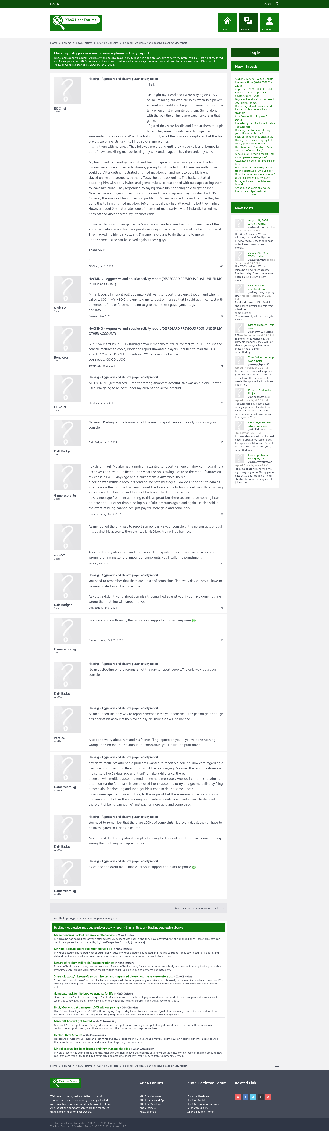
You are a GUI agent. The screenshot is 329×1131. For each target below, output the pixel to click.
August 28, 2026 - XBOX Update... (259, 222)
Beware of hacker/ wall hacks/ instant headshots (84, 962)
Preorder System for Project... (260, 391)
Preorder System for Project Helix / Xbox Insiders (255, 124)
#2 (222, 316)
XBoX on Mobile (196, 1100)
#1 (222, 266)
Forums (245, 29)
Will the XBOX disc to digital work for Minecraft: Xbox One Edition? (254, 169)
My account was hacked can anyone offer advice (84, 935)
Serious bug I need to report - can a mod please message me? (255, 155)
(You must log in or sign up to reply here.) (199, 908)
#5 (222, 442)
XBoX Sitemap (148, 1111)
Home (223, 29)
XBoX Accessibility (197, 1107)
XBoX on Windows (150, 1104)
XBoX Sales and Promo (200, 1111)
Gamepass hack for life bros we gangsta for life (83, 993)
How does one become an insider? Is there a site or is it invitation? (255, 175)
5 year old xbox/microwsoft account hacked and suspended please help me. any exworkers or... (113, 976)
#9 (222, 640)
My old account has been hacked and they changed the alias (92, 1048)
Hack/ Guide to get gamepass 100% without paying (86, 1007)
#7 (222, 563)
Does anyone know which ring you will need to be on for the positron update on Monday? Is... (254, 133)
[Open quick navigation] (277, 43)
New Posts (244, 207)
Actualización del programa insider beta (255, 162)
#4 (222, 403)
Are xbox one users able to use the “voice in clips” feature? (253, 189)
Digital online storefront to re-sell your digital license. (254, 100)
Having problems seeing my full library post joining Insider (253, 141)
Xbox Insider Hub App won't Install (251, 117)
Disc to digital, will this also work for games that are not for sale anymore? (253, 109)
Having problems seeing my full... (258, 456)
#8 (222, 607)
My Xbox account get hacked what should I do (83, 949)
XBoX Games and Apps (153, 1100)
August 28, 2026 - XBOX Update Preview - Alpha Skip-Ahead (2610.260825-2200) (254, 92)
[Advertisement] (117, 105)
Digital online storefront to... (256, 287)
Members (267, 29)
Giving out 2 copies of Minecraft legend (253, 182)
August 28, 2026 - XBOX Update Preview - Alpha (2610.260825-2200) (254, 82)
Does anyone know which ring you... (259, 424)
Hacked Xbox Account (68, 1035)
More (255, 194)
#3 (222, 365)
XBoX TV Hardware (198, 1096)
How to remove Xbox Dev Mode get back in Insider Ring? (253, 148)
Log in (255, 52)
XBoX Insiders (148, 1107)
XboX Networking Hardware (203, 1104)
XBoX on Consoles (65, 64)
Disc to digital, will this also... (261, 326)
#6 (222, 514)
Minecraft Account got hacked (73, 1021)
